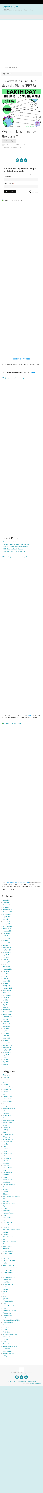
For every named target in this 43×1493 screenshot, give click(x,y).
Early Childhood (7, 1141)
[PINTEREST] (21, 160)
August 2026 (6, 900)
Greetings (5, 1191)
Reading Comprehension (10, 1268)
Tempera (31, 1383)
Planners (5, 1256)
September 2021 (7, 995)
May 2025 (6, 919)
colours (5, 1125)
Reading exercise (8, 1270)
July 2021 (5, 1000)
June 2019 (6, 1028)
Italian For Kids (7, 1218)
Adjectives (6, 1077)
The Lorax (6, 1318)
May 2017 (6, 1062)
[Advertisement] (21, 41)
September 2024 (7, 931)
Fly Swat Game (7, 1168)
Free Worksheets (7, 1172)
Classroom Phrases (8, 1120)
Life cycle (6, 1227)
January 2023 (6, 964)
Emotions (5, 1149)
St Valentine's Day (8, 1301)
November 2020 (7, 1012)
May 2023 (6, 957)
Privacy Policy (11, 1381)
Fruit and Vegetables (9, 1184)
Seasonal (5, 1289)
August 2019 (6, 1026)
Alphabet (5, 1082)
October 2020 (7, 1014)
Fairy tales (6, 1163)
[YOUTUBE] (25, 160)
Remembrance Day (8, 1272)
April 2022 (6, 978)
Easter (4, 1146)
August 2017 (6, 1055)
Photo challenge (7, 1253)
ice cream (5, 1208)
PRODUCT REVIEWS (9, 1260)
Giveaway (5, 1187)
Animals (5, 1091)
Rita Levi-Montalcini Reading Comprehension (16, 544)
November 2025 (7, 912)
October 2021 (7, 993)
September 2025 (7, 914)
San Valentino (7, 1280)
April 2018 (6, 1035)
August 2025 (6, 916)
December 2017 (7, 1045)
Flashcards (6, 1165)
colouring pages (7, 1122)
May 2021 (6, 1005)
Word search (6, 1349)
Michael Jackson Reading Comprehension (15, 542)
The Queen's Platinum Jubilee (11, 1320)
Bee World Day (7, 1101)
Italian (4, 1215)
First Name (7, 176)
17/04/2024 (18, 145)
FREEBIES (6, 1175)
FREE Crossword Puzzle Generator (13, 549)
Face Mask (6, 1161)
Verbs (4, 1341)
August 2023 (6, 955)
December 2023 (7, 945)
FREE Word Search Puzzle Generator (14, 551)
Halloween (6, 1194)
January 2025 (6, 924)
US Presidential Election (10, 1334)
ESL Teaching (7, 1158)
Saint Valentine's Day (9, 1277)
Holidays (5, 1199)
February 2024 (7, 940)
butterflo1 (9, 145)
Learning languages (8, 1225)
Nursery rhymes (7, 1246)
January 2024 (6, 943)
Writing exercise (7, 1356)
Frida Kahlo (6, 1182)
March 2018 (6, 1038)
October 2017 (7, 1050)
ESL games (6, 1156)
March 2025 (6, 921)
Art (4, 1094)
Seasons (5, 1291)
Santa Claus (6, 1282)
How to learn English (9, 1203)
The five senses (7, 1315)
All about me (6, 1080)
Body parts (6, 1113)
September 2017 (7, 1052)
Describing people (8, 1139)
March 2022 (6, 981)
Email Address (9, 184)
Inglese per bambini (8, 1213)
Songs (4, 1296)
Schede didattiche (8, 1284)
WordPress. (38, 1383)
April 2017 (6, 1064)
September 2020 (7, 1017)
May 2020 (6, 1019)
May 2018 (6, 1033)
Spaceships (6, 1299)
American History (8, 1087)
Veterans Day (6, 1344)
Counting (5, 1129)
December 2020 (7, 1009)
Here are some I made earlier (11, 1196)
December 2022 (7, 966)
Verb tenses (6, 1339)
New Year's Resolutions (9, 1241)
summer (5, 1303)
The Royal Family (8, 1322)
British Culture (7, 1115)
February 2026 (7, 907)
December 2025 (7, 909)
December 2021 (7, 988)
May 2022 (6, 976)
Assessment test (7, 1096)
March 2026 (6, 905)
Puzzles (5, 1263)
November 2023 (7, 947)
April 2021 (6, 1007)
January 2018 (6, 1043)
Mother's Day (7, 1234)
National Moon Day (8, 1237)
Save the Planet (13, 147)
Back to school (7, 1099)
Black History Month (9, 1108)
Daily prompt (7, 1137)
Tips (4, 1325)
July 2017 (5, 1057)
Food (4, 1170)
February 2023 (7, 962)
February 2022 (7, 983)
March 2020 (6, 1024)
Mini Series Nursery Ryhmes (11, 1230)
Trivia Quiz (6, 1332)
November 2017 (7, 1047)
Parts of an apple (8, 1251)
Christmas (5, 1118)
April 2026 (6, 902)
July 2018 (5, 1031)
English (5, 1151)
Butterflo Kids (10, 7)
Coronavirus (6, 1127)
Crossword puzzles (8, 1134)
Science (5, 1287)
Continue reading (8, 141)
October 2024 (7, 928)
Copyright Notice (21, 1381)
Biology (5, 1106)
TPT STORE (6, 1327)
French (5, 1177)
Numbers (5, 1244)
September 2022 (7, 969)
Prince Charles (7, 1258)
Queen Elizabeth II (8, 1265)
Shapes (5, 1294)
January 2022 (6, 985)
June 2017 (6, 1059)
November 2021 (7, 990)
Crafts (4, 1132)
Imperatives (6, 1210)
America (5, 1084)
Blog (4, 1111)
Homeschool (6, 1201)
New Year (5, 1239)
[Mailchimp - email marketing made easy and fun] (33, 193)
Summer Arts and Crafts (10, 1306)
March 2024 (6, 938)
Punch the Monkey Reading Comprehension (15, 546)
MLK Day (6, 1232)
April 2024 (6, 936)
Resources (5, 1275)
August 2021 (6, 997)
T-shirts (5, 1308)
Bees (4, 1103)
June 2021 (6, 1002)
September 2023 (7, 952)
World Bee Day (7, 1351)
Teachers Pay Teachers (9, 1310)
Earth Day (26, 145)
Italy (4, 1220)
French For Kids (7, 1179)
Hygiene (5, 1206)
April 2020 (6, 1021)
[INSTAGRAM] (17, 160)
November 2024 (7, 926)
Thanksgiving (7, 1313)
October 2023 (7, 950)
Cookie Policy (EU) (32, 1381)
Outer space (6, 1248)
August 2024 (6, 933)
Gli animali (6, 1189)
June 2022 (6, 974)
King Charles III (7, 1222)
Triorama (5, 1329)
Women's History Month (10, 1346)
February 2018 (7, 1040)
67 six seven (6, 1075)
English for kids (7, 1153)
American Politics (8, 1089)
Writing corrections (8, 1353)
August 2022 (6, 971)
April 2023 (6, 959)
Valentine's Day (7, 1337)
